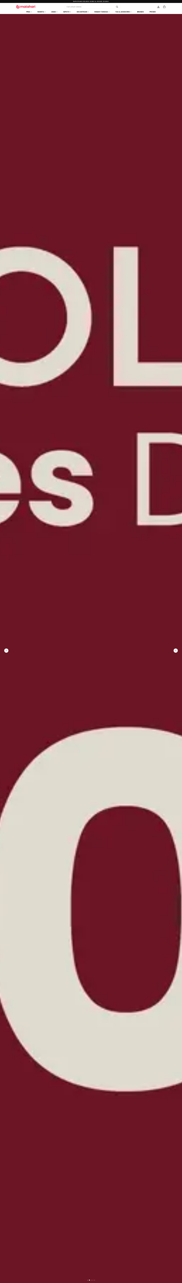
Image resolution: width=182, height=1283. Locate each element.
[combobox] (92, 7)
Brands (140, 12)
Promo (153, 12)
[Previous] (6, 650)
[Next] (176, 650)
